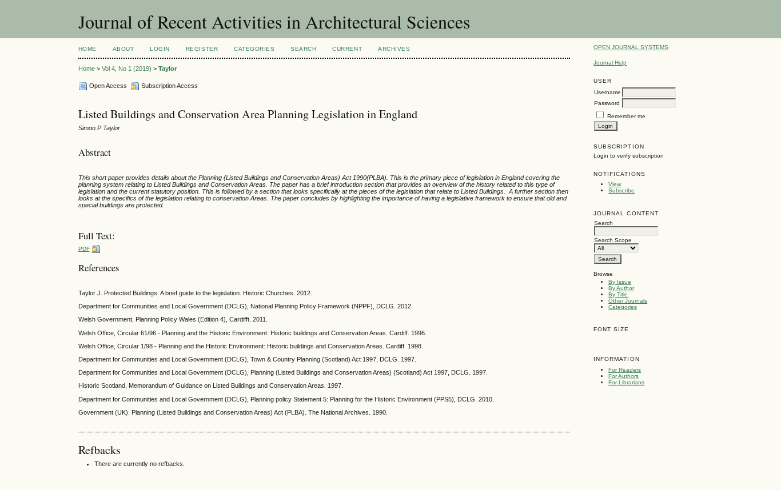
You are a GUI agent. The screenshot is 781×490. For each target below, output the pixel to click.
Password (607, 103)
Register (202, 49)
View (614, 184)
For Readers (624, 370)
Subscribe (621, 190)
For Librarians (626, 382)
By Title (618, 294)
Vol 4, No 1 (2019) (127, 68)
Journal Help (610, 62)
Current (347, 49)
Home (87, 49)
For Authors (623, 376)
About (123, 49)
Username (607, 92)
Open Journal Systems (630, 47)
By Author (621, 288)
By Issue (619, 282)
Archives (394, 49)
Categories (622, 307)
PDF (84, 249)
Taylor (167, 68)
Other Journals (627, 301)
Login (160, 49)
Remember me (626, 116)
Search (303, 49)
